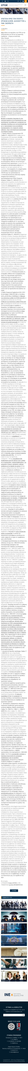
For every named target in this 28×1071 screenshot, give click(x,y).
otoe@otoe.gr (14, 1043)
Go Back (14, 890)
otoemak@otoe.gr (14, 1052)
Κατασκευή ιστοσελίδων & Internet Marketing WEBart (14, 1061)
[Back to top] (23, 1066)
